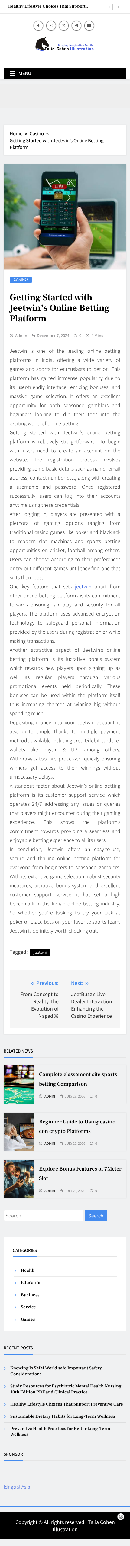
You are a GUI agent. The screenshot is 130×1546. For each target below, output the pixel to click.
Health (27, 1270)
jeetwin (83, 586)
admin (21, 335)
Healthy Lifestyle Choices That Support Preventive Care (47, 6)
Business (30, 1295)
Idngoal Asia (17, 1486)
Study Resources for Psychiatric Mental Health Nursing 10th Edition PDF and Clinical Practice (65, 1389)
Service (28, 1307)
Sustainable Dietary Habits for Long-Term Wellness (62, 1416)
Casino (21, 279)
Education (31, 1282)
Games (28, 1319)
